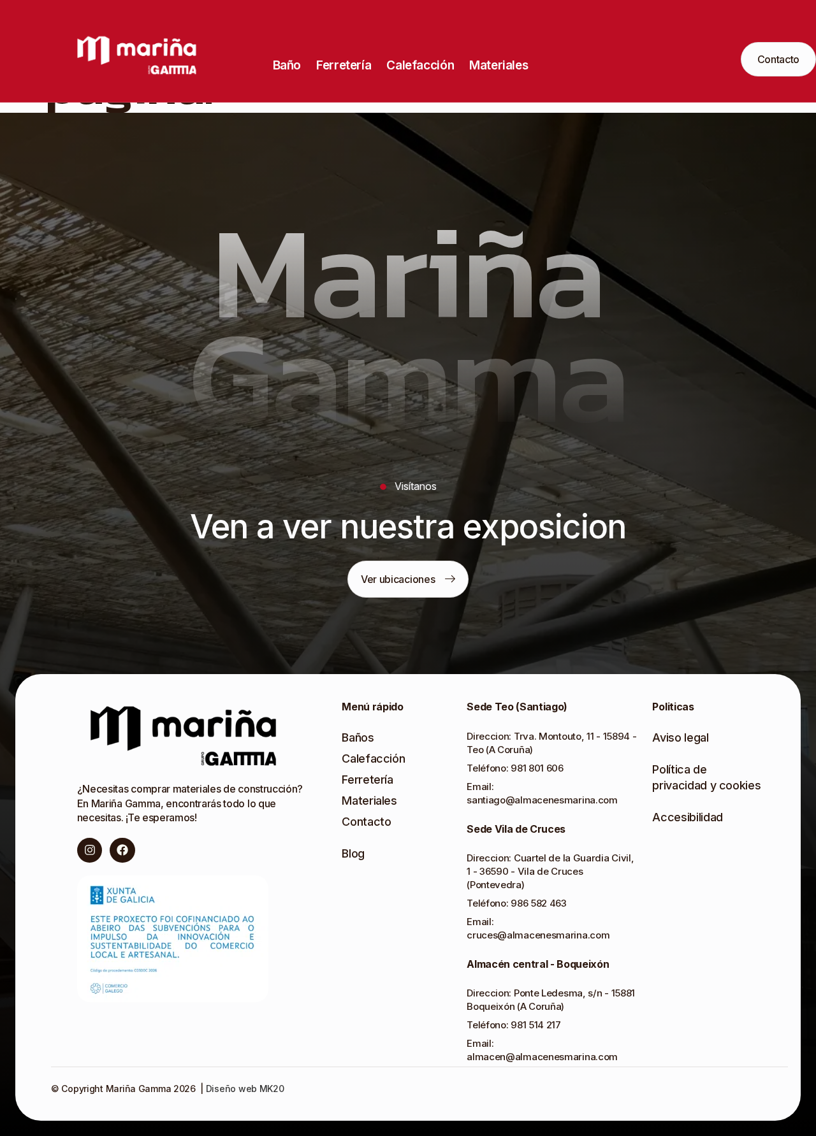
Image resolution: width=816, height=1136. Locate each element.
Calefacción (420, 65)
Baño (287, 65)
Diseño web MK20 (243, 1088)
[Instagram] (90, 850)
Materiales (498, 65)
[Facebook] (122, 850)
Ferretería (343, 65)
